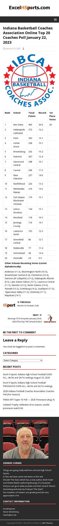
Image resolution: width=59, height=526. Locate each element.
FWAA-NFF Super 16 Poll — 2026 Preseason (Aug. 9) (29, 399)
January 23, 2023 (13, 48)
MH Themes (48, 523)
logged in (20, 346)
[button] (54, 19)
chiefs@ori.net (9, 515)
